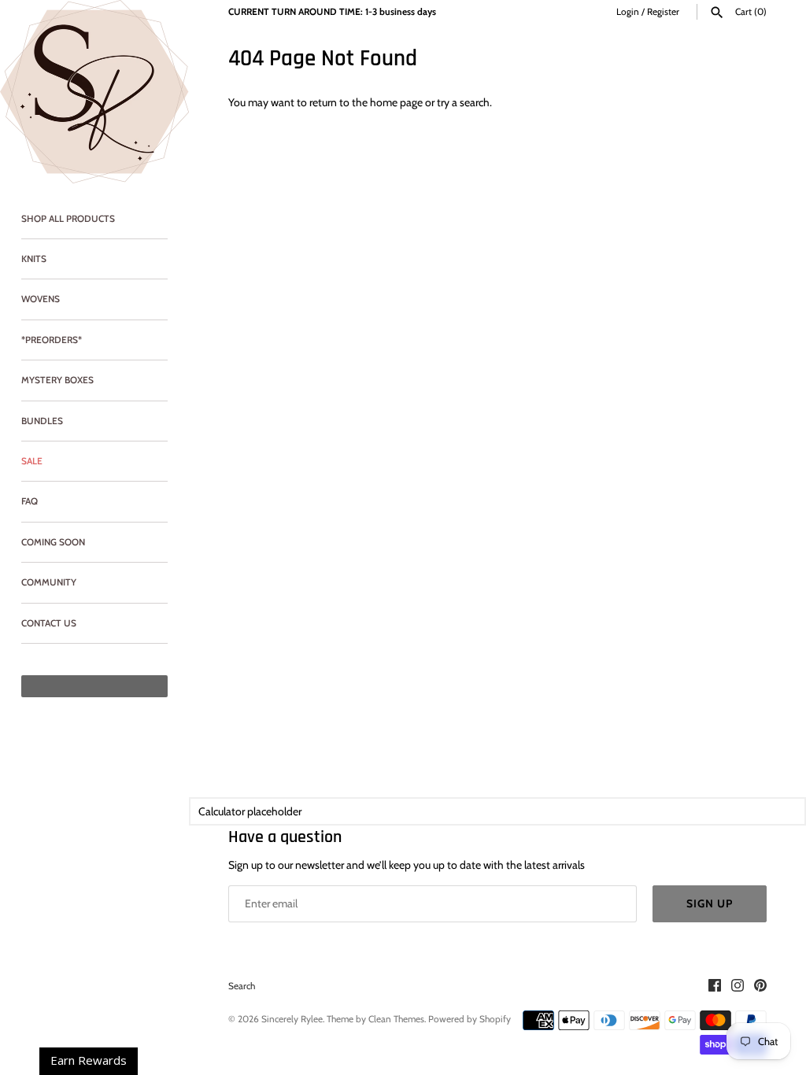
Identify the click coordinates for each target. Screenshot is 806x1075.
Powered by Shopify (469, 1019)
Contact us (48, 623)
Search (241, 986)
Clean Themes (396, 1019)
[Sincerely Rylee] (94, 91)
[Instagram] (737, 986)
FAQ (29, 501)
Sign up (709, 903)
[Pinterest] (760, 986)
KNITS (33, 258)
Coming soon (53, 542)
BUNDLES (42, 421)
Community (48, 582)
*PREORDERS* (51, 339)
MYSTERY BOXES (57, 380)
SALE (32, 461)
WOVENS (40, 299)
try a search (463, 102)
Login (627, 11)
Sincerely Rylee (292, 1019)
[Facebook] (714, 986)
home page (396, 102)
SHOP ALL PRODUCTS (68, 218)
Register (663, 11)
